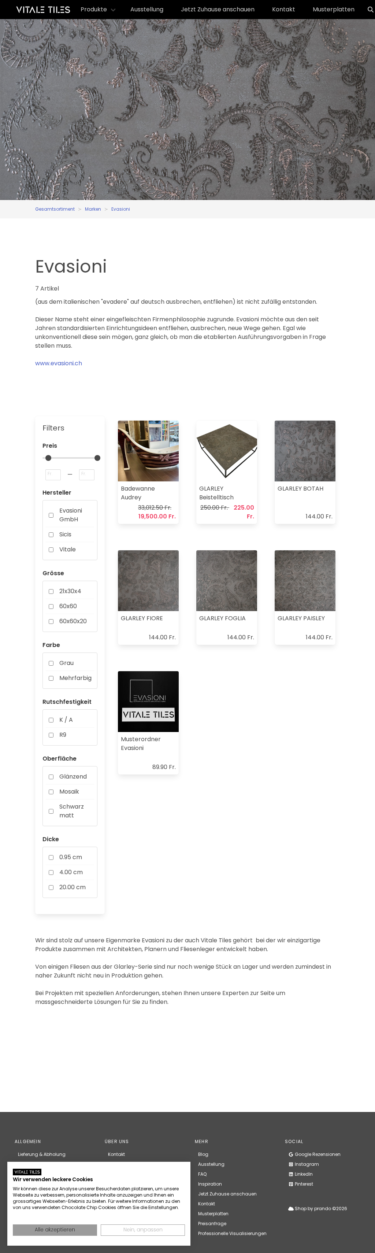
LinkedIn (303, 1174)
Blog (203, 1154)
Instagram (306, 1164)
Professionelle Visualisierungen (232, 1233)
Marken (93, 209)
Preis (49, 445)
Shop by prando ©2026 (320, 1208)
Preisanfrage (212, 1223)
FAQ (202, 1174)
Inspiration (210, 1184)
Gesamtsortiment (55, 209)
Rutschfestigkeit (67, 702)
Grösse (53, 573)
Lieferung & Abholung (42, 1154)
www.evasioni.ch (58, 363)
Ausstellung (146, 9)
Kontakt (283, 9)
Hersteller (56, 492)
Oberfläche (59, 758)
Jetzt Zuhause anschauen (218, 9)
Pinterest (303, 1184)
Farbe (51, 645)
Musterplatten (333, 9)
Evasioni (120, 209)
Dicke (50, 839)
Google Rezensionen (317, 1154)
